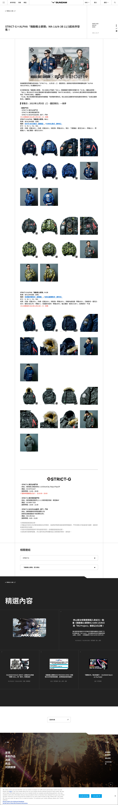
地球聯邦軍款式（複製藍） (34, 297)
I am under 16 (96, 796)
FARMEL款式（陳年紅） (54, 124)
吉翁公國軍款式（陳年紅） (53, 297)
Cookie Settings (84, 796)
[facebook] (116, 31)
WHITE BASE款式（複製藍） (34, 124)
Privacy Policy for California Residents (13, 801)
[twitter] (116, 28)
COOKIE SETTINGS (109, 763)
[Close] (115, 796)
